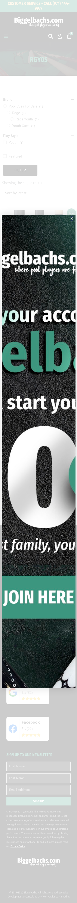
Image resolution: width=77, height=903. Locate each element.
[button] (71, 218)
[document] (38, 451)
